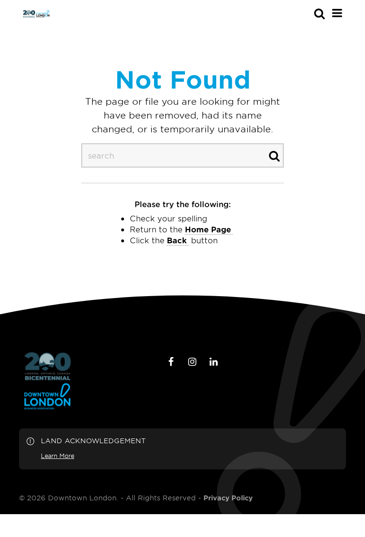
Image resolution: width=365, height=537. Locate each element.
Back (177, 240)
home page (208, 229)
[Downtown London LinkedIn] (213, 361)
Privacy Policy (228, 498)
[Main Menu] (337, 13)
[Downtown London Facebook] (170, 361)
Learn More (57, 455)
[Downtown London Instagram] (192, 361)
